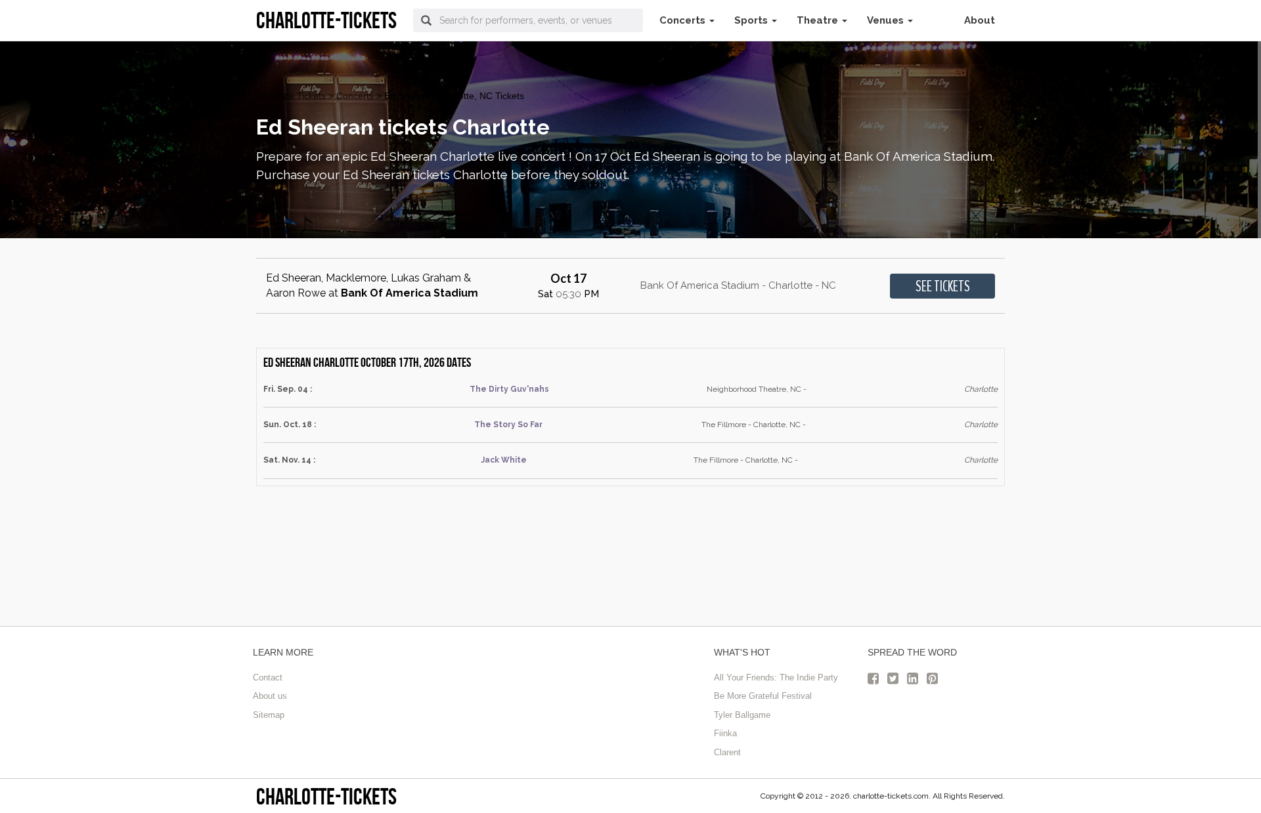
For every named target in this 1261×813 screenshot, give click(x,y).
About (979, 20)
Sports (752, 20)
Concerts (683, 20)
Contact (267, 677)
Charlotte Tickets (291, 96)
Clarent (727, 752)
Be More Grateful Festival (763, 696)
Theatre (819, 20)
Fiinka (725, 733)
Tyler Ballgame (742, 715)
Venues (886, 20)
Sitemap (268, 715)
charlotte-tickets (326, 796)
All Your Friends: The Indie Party (776, 677)
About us (270, 696)
